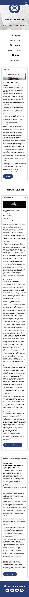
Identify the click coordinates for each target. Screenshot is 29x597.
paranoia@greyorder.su (9, 197)
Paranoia (16, 504)
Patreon (5, 192)
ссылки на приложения (18, 188)
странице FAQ (17, 183)
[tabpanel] (14, 159)
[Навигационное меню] (26, 2)
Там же (5, 185)
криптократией (8, 263)
